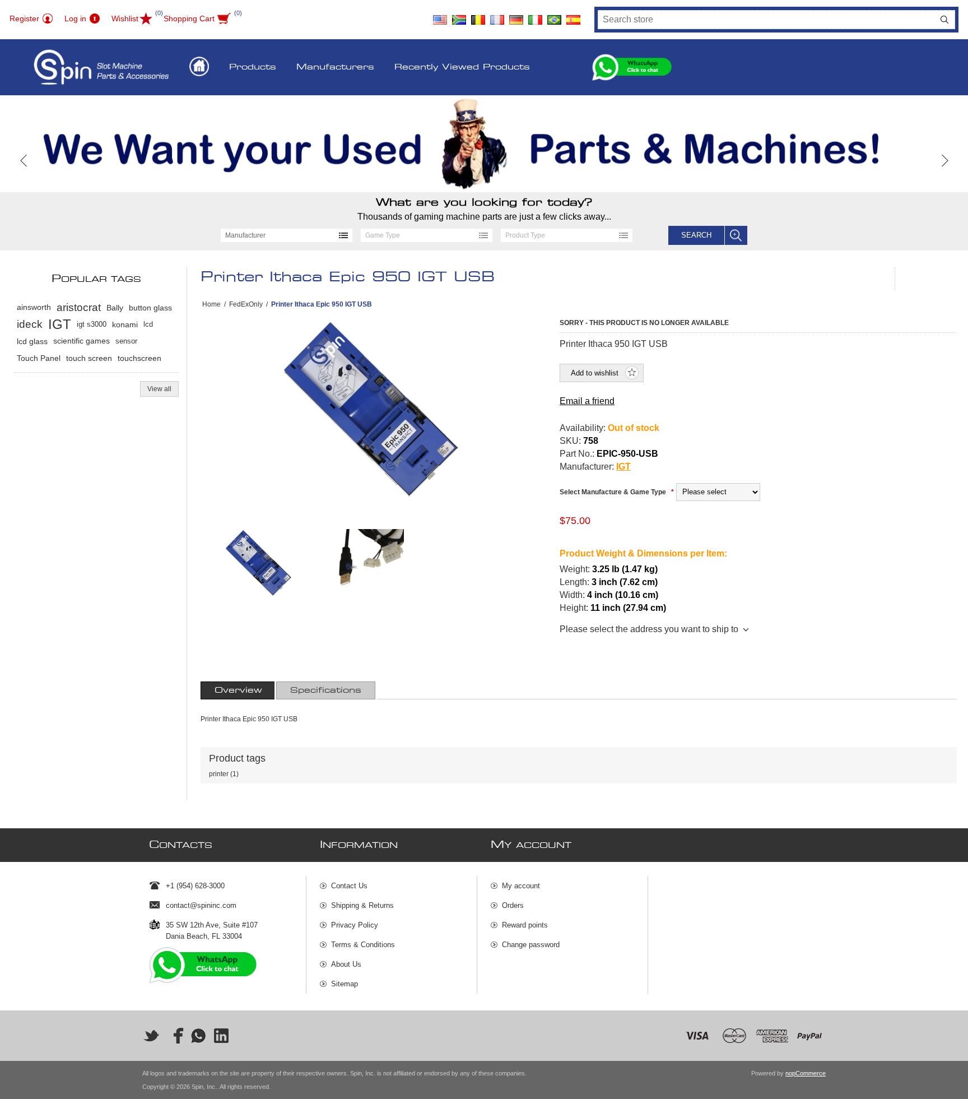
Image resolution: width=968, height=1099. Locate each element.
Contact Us (349, 886)
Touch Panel (39, 358)
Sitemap (344, 984)
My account (521, 886)
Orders (513, 905)
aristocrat (79, 307)
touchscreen (139, 358)
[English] (440, 16)
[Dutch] (478, 16)
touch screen (89, 358)
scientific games (81, 341)
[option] (484, 143)
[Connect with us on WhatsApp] (198, 1036)
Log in (75, 18)
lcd (148, 324)
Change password (531, 944)
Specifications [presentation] (325, 690)
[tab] (238, 690)
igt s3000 (91, 324)
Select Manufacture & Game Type (614, 492)
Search (944, 20)
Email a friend (587, 401)
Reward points (525, 925)
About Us (346, 964)
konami (125, 324)
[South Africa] (459, 16)
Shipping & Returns (362, 905)
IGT (623, 466)
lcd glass (32, 341)
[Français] (497, 16)
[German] (516, 16)
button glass (150, 307)
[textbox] (766, 20)
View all (159, 389)
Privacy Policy (354, 925)
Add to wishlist (594, 373)
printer (219, 774)
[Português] (555, 16)
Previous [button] (23, 160)
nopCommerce (805, 1073)
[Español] (574, 16)
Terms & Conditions (363, 944)
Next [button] (944, 160)
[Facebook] (175, 1036)
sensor (126, 341)
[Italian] (535, 16)
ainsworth (34, 307)
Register (24, 18)
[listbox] (286, 235)
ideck (30, 324)
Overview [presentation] (238, 690)
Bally (114, 307)
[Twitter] (151, 1036)
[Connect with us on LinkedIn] (222, 1036)
